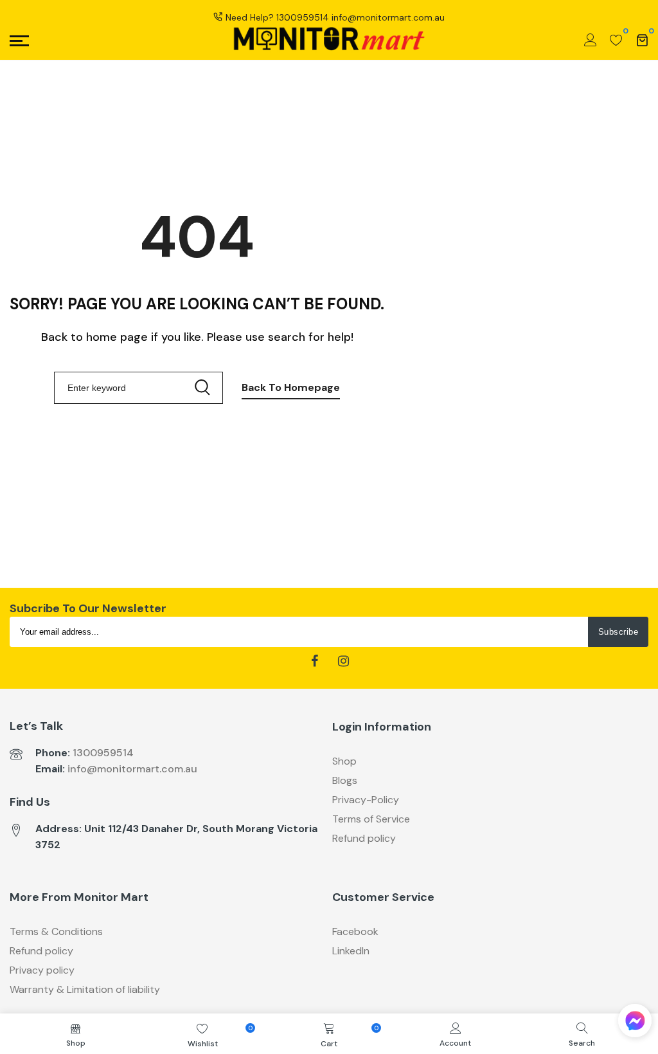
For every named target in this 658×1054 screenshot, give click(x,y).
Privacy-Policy (365, 799)
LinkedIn (350, 951)
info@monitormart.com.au (132, 769)
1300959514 (302, 17)
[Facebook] (314, 661)
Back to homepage (291, 387)
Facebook (355, 931)
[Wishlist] (616, 40)
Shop (344, 761)
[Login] (590, 40)
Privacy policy (42, 970)
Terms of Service (371, 819)
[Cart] (642, 40)
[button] (635, 1024)
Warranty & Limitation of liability (85, 989)
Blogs (344, 780)
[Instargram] (343, 661)
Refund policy (364, 838)
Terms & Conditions (56, 931)
